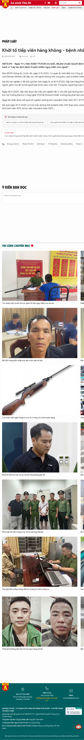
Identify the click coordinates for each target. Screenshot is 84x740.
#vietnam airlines (67, 144)
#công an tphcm (13, 144)
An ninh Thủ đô (20, 3)
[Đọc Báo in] (57, 3)
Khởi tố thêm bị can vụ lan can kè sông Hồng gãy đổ (23, 475)
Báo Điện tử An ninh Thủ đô (5, 4)
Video (64, 8)
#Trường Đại (52, 144)
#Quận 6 (79, 144)
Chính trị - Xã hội (34, 8)
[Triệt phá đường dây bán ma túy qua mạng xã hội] (39, 622)
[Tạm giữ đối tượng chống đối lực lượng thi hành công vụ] (39, 562)
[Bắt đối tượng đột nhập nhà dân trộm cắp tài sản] (39, 333)
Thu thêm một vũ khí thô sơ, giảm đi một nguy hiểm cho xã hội (28, 303)
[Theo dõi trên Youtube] (49, 3)
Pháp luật (55, 8)
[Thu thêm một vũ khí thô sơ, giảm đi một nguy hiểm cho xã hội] (39, 276)
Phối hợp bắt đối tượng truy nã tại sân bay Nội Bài (22, 532)
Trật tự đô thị (20, 8)
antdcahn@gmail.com (71, 698)
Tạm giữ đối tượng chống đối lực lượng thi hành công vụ (25, 589)
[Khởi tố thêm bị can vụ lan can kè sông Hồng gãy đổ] (39, 447)
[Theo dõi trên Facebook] (46, 3)
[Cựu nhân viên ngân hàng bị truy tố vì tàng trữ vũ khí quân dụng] (39, 390)
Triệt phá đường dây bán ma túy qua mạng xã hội (22, 649)
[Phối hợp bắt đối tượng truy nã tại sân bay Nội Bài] (39, 505)
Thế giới (46, 8)
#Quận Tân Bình (28, 144)
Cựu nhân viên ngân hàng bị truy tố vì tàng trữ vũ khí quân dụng (28, 418)
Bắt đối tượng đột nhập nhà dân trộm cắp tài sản (22, 360)
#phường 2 (41, 144)
